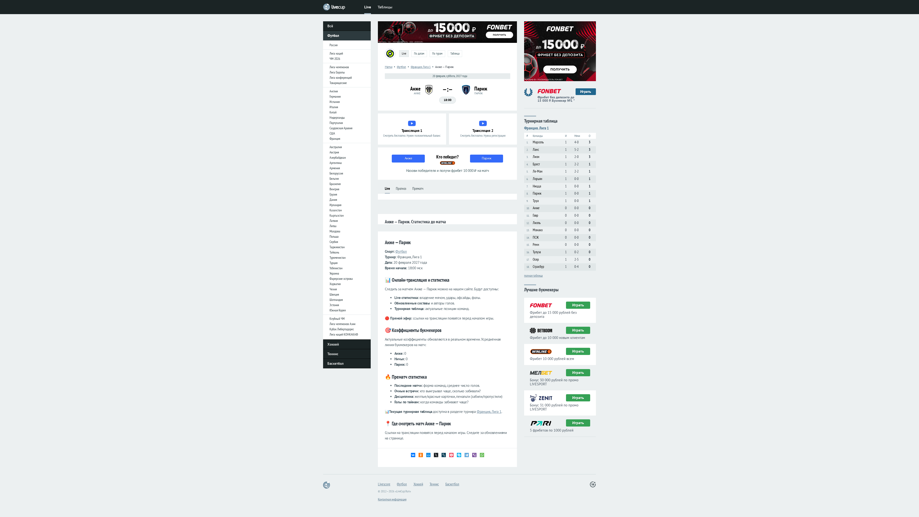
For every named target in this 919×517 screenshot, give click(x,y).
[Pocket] (451, 455)
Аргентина (336, 163)
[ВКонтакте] (413, 455)
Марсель (538, 142)
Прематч (417, 188)
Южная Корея (338, 310)
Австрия (334, 152)
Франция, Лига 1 (489, 411)
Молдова (335, 231)
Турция (333, 263)
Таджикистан (337, 247)
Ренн (536, 244)
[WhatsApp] (482, 455)
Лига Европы (337, 72)
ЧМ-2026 (335, 58)
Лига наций (336, 53)
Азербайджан (338, 157)
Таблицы (385, 7)
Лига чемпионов (339, 67)
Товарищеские (338, 83)
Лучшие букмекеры (541, 289)
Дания (333, 199)
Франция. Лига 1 (421, 67)
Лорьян (537, 178)
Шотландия (336, 300)
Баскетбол (335, 363)
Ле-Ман (538, 171)
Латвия (334, 221)
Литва (333, 226)
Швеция (334, 294)
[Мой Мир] (428, 455)
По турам (437, 53)
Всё (330, 26)
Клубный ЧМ (337, 318)
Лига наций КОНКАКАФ (344, 334)
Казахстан (336, 210)
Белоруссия (336, 173)
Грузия (333, 194)
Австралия (336, 147)
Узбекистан (336, 268)
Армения (335, 168)
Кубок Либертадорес (342, 329)
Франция (335, 138)
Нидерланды (337, 117)
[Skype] (459, 455)
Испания (335, 102)
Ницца (537, 186)
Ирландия (335, 205)
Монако (538, 230)
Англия (334, 91)
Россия (333, 45)
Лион (536, 156)
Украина (334, 273)
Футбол (333, 35)
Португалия (336, 123)
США (332, 133)
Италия (334, 107)
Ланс (536, 149)
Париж (537, 193)
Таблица (455, 53)
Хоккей (333, 344)
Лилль (537, 222)
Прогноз (401, 188)
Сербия (334, 242)
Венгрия (334, 189)
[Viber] (474, 455)
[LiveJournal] (443, 455)
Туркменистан (338, 257)
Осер (536, 259)
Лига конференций (341, 77)
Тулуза (537, 252)
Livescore (384, 484)
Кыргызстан (337, 215)
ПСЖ (536, 237)
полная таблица (533, 275)
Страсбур (538, 266)
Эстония (334, 305)
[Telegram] (466, 455)
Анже (536, 208)
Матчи (388, 67)
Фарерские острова (341, 278)
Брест (536, 164)
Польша (334, 236)
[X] (436, 455)
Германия (335, 96)
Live (367, 7)
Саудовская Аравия (341, 128)
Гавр (535, 215)
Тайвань (334, 252)
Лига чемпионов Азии (342, 324)
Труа (536, 200)
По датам (419, 53)
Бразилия (335, 184)
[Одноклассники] (420, 455)
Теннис (332, 354)
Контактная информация (392, 499)
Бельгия (334, 178)
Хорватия (335, 284)
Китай (333, 112)
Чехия (333, 289)
